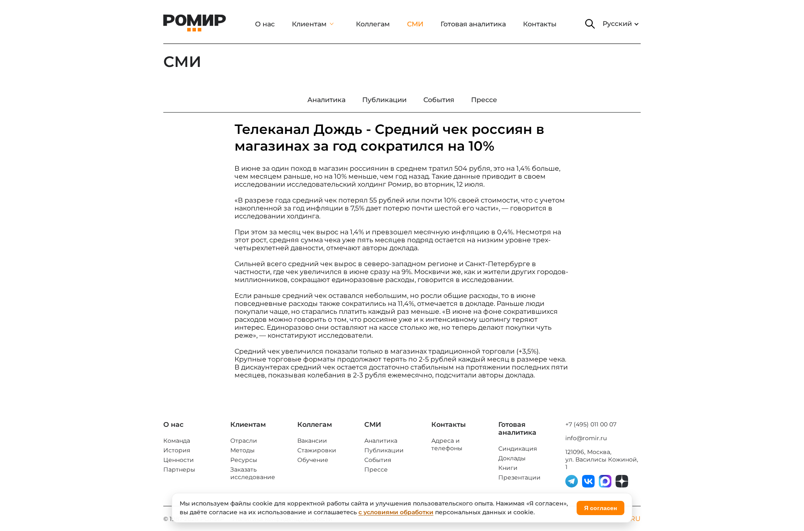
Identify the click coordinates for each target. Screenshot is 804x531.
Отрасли (243, 440)
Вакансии (312, 440)
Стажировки (316, 450)
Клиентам (309, 24)
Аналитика (380, 440)
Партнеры (179, 469)
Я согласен (600, 508)
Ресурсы (243, 460)
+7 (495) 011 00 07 (590, 424)
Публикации (384, 450)
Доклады (512, 458)
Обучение (312, 460)
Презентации (519, 477)
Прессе (376, 469)
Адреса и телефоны (446, 444)
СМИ (415, 24)
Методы (242, 450)
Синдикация (517, 448)
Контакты (540, 24)
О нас (265, 24)
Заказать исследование (252, 473)
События (377, 460)
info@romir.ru (586, 438)
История (176, 450)
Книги (508, 468)
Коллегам (373, 24)
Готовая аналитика (473, 24)
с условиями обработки (395, 512)
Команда (176, 440)
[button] (590, 24)
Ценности (178, 460)
